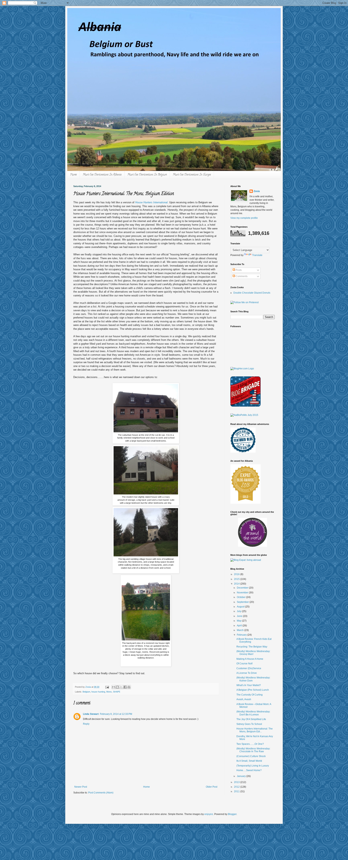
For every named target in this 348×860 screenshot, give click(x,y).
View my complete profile (244, 218)
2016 (237, 574)
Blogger (232, 814)
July (239, 611)
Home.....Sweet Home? (249, 770)
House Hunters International (151, 202)
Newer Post (80, 786)
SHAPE (116, 691)
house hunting (98, 691)
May (239, 620)
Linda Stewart (91, 714)
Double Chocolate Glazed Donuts (251, 292)
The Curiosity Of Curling (249, 694)
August (241, 606)
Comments (241, 276)
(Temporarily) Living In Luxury (252, 765)
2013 (237, 782)
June (240, 616)
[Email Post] (107, 687)
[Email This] (114, 687)
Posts (238, 270)
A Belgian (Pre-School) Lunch (252, 689)
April (239, 625)
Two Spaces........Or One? (250, 744)
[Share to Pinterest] (129, 687)
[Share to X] (121, 687)
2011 (237, 791)
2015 (237, 579)
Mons (109, 691)
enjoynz (208, 814)
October (241, 597)
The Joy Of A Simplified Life (251, 719)
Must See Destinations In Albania (102, 175)
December (243, 587)
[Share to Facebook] (125, 687)
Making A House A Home (249, 659)
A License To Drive (246, 673)
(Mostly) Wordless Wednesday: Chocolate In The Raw (253, 750)
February (242, 634)
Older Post (211, 786)
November (243, 592)
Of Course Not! (244, 663)
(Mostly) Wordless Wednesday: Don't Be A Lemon (253, 713)
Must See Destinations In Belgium (147, 175)
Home (73, 175)
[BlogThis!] (117, 687)
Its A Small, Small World (249, 760)
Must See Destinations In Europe (192, 175)
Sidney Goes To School (249, 724)
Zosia (257, 191)
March (240, 630)
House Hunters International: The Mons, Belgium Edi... (254, 730)
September (243, 602)
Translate (257, 255)
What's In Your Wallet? (248, 685)
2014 (237, 583)
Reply (86, 723)
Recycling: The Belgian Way (251, 646)
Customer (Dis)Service (248, 668)
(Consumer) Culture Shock (251, 756)
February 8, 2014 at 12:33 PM (116, 714)
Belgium (86, 691)
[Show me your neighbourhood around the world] (252, 546)
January (241, 776)
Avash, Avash (243, 699)
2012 (237, 786)
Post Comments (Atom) (100, 792)
